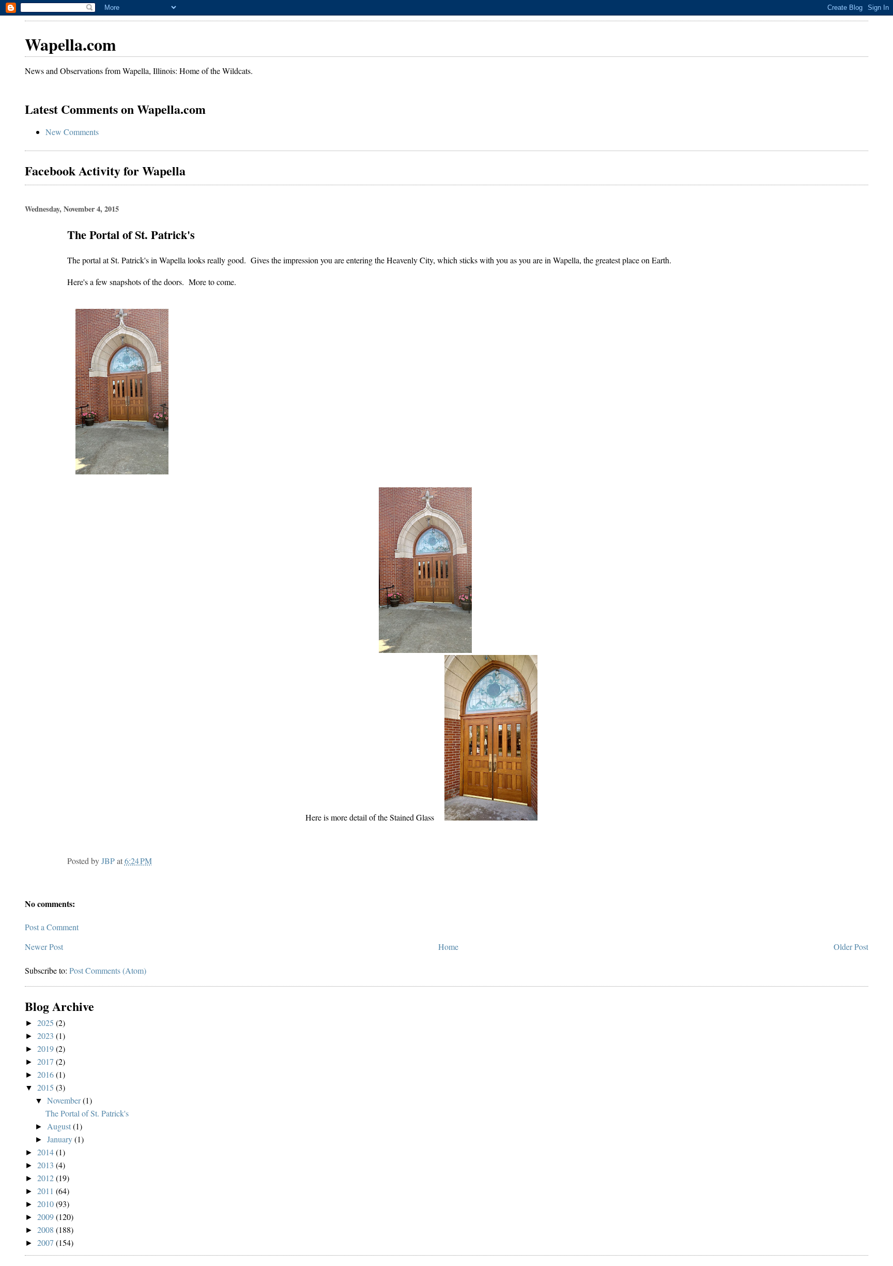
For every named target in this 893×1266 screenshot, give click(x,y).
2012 (46, 1177)
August (60, 1126)
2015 (46, 1087)
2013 (46, 1164)
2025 (46, 1022)
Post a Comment (52, 926)
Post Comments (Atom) (107, 970)
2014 (46, 1151)
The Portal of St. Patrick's (87, 1113)
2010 (46, 1203)
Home (448, 946)
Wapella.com (70, 44)
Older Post (851, 946)
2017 (46, 1061)
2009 (46, 1216)
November (65, 1100)
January (60, 1139)
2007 (46, 1242)
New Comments (72, 131)
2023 (46, 1035)
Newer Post (44, 946)
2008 (46, 1229)
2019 (46, 1048)
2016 (46, 1074)
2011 (46, 1190)
